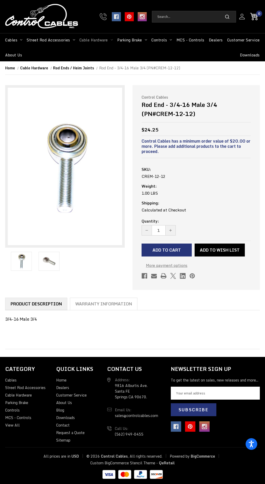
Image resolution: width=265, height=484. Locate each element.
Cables (11, 40)
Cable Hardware (93, 40)
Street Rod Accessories (48, 40)
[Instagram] (142, 16)
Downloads (250, 55)
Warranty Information (103, 303)
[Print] (163, 276)
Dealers (216, 40)
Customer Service (243, 40)
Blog (60, 410)
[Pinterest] (129, 16)
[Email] (154, 276)
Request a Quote (70, 433)
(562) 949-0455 (103, 16)
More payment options (166, 265)
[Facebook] (116, 16)
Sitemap (63, 440)
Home (61, 380)
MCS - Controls (190, 40)
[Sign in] (242, 16)
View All (12, 425)
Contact (63, 425)
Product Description (36, 303)
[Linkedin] (183, 276)
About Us (13, 55)
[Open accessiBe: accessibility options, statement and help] (251, 444)
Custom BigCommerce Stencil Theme (122, 463)
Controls (159, 40)
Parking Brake (129, 40)
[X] (173, 276)
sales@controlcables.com (136, 416)
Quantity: (150, 221)
